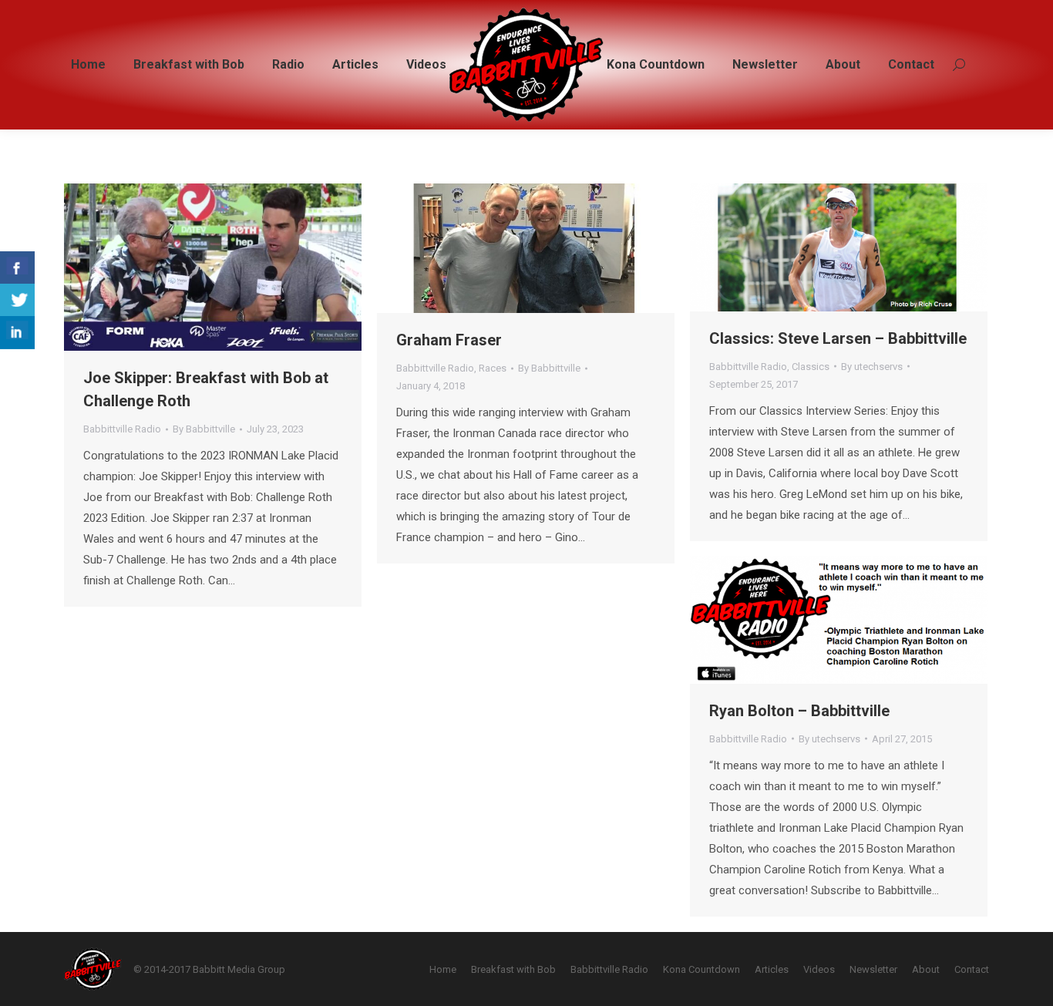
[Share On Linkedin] (17, 332)
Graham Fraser (449, 340)
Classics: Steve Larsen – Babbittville (838, 338)
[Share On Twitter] (17, 300)
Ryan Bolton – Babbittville (799, 711)
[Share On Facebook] (17, 267)
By (204, 429)
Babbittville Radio (122, 429)
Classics (810, 366)
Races (492, 368)
